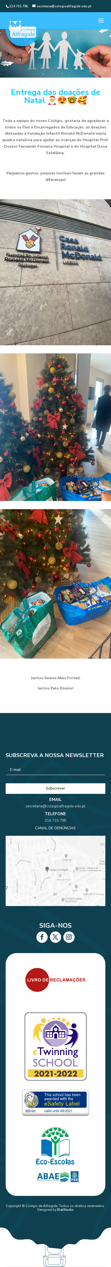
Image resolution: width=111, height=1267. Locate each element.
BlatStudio (65, 1210)
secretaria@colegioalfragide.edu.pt (55, 806)
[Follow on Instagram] (69, 937)
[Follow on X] (55, 937)
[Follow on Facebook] (42, 937)
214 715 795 (55, 820)
